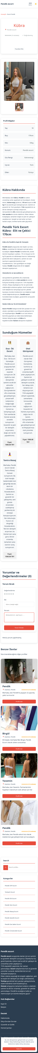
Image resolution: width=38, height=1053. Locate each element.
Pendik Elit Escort (10, 898)
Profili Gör (19, 701)
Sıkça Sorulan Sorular (9, 1021)
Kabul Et (19, 1049)
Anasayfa (3, 14)
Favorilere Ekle (19, 49)
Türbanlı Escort (10, 892)
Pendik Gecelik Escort (12, 918)
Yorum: (6, 610)
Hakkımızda (5, 1018)
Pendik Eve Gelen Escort (13, 924)
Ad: (5, 600)
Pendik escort (7, 4)
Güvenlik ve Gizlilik (7, 1025)
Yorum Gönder (19, 627)
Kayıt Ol (3, 1004)
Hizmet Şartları (6, 1028)
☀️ (36, 4)
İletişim (3, 1007)
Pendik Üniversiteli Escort (13, 931)
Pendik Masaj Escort (11, 911)
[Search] (5, 867)
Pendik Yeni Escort (11, 905)
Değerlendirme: (9, 590)
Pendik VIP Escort (11, 886)
